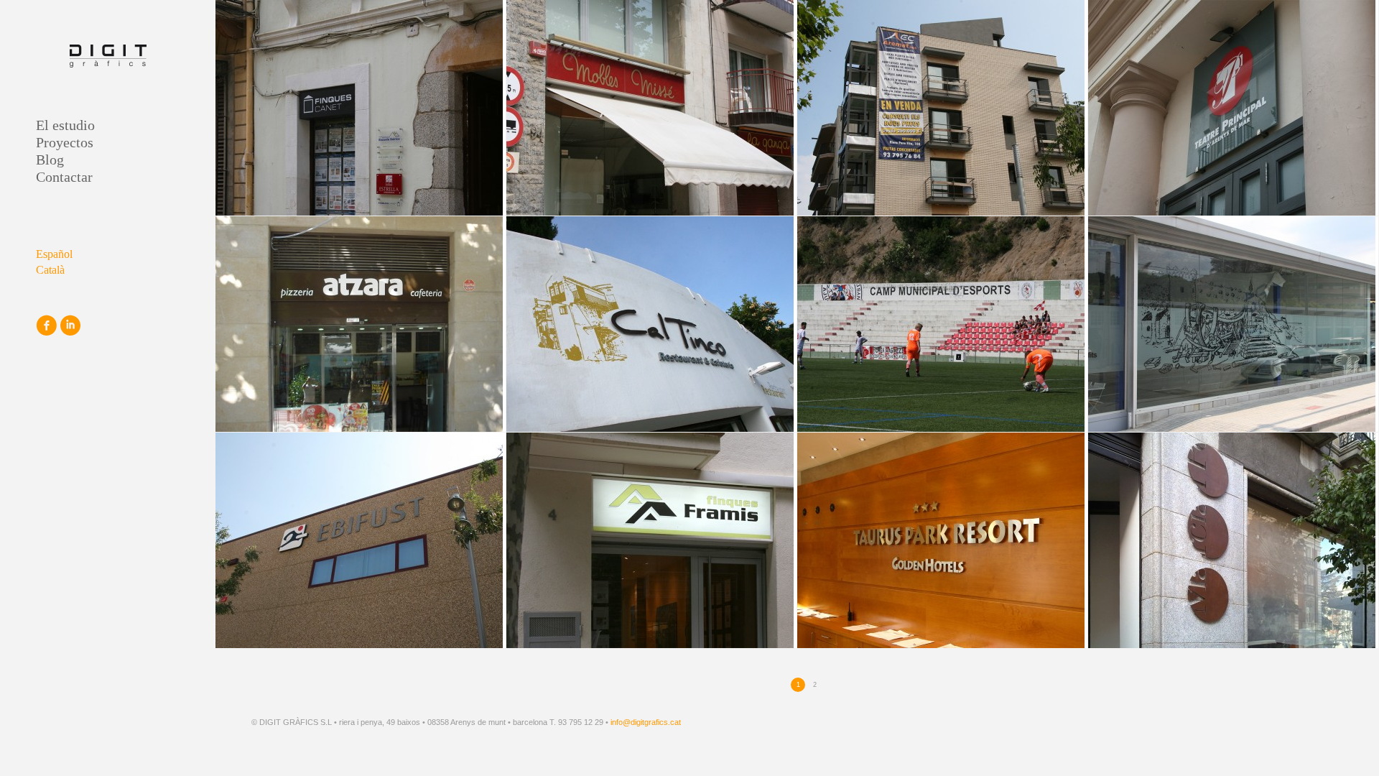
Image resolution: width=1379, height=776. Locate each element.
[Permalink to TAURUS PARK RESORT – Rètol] (942, 540)
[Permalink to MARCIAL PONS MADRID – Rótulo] (1233, 540)
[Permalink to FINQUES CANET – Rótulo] (360, 108)
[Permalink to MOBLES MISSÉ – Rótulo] (651, 108)
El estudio (65, 125)
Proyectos (64, 142)
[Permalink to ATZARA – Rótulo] (360, 324)
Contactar (64, 177)
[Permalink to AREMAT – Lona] (942, 108)
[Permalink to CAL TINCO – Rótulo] (651, 324)
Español (54, 254)
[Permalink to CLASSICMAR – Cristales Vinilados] (1233, 324)
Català (50, 270)
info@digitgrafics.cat (645, 722)
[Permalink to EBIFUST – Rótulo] (360, 540)
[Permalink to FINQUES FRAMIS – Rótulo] (651, 540)
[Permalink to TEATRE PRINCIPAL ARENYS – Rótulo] (1233, 108)
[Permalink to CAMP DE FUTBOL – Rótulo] (942, 324)
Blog (50, 159)
